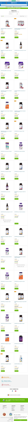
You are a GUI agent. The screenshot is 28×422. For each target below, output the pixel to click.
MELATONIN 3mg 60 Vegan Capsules (19, 343)
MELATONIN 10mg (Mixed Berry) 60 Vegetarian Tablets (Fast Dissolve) (20, 111)
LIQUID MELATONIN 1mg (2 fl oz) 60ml (5, 191)
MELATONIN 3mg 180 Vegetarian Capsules (20, 281)
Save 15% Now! (9, 6)
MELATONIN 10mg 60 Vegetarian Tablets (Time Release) (6, 50)
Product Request (22, 408)
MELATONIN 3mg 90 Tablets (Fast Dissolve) (20, 151)
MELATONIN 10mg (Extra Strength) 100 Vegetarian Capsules (7, 111)
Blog (3, 408)
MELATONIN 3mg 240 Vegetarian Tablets (19, 236)
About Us (4, 406)
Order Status (22, 407)
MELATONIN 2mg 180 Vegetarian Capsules (20, 171)
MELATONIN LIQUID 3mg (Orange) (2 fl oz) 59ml (20, 50)
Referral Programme (13, 408)
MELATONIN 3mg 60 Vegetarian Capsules (19, 323)
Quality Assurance (5, 407)
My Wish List (13, 407)
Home (10, 11)
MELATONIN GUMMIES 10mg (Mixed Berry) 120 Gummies (6, 29)
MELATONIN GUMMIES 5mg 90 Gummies (19, 70)
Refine (17, 13)
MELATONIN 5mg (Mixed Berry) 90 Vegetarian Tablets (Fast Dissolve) (6, 91)
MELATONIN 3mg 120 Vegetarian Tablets (5, 301)
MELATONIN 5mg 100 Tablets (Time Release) (6, 256)
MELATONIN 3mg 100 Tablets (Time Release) (6, 281)
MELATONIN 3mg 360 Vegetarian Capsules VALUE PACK (20, 302)
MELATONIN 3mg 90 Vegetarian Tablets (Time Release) (6, 237)
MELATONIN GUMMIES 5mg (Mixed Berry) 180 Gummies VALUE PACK (20, 29)
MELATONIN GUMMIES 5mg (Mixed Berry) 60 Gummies (20, 91)
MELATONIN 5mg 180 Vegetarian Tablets (19, 131)
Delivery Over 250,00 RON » (17, 6)
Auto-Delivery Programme (13, 410)
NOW (2, 113)
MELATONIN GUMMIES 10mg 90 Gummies (6, 70)
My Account (13, 406)
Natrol (2, 153)
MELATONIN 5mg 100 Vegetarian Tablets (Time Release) (20, 192)
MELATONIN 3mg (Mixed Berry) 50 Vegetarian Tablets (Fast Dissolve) (6, 131)
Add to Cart (2, 37)
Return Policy (22, 410)
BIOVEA (2, 52)
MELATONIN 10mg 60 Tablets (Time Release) (6, 151)
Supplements (13, 11)
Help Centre (22, 406)
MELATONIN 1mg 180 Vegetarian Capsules (6, 171)
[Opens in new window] (12, 391)
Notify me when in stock (7, 221)
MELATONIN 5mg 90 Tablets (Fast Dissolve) (6, 323)
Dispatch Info (22, 409)
